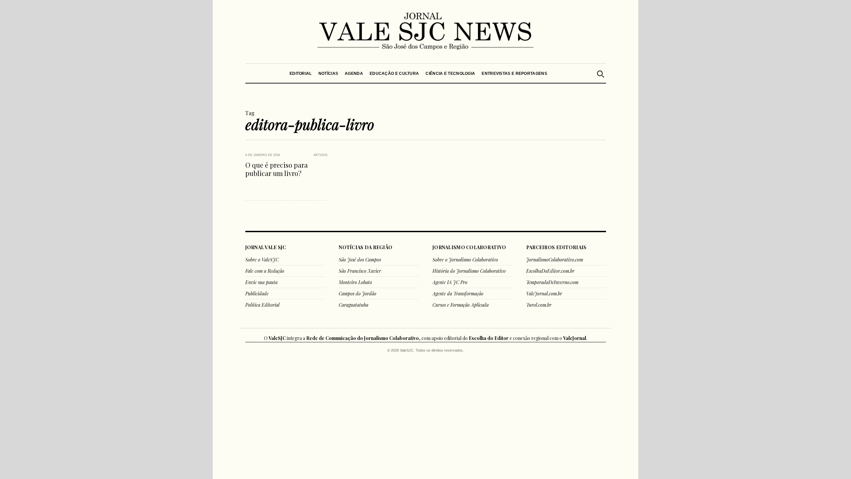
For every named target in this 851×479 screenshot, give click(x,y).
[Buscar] (600, 73)
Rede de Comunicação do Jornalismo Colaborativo (362, 338)
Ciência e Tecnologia (450, 73)
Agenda (354, 73)
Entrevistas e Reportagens (514, 73)
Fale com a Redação (264, 271)
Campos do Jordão (357, 293)
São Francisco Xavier (360, 271)
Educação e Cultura (394, 73)
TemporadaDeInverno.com (552, 282)
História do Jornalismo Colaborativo (469, 271)
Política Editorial (262, 305)
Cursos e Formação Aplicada (460, 305)
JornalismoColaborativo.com (554, 259)
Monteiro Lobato (355, 282)
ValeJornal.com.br (544, 293)
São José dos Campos (360, 259)
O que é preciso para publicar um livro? (276, 169)
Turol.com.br (538, 305)
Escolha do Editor (489, 338)
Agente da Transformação (457, 293)
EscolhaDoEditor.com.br (550, 271)
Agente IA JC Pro (449, 282)
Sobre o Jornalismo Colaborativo (465, 259)
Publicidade (257, 293)
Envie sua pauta (261, 282)
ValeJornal (574, 338)
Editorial (301, 73)
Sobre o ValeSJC (262, 259)
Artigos (320, 155)
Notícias (328, 73)
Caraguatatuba (353, 305)
